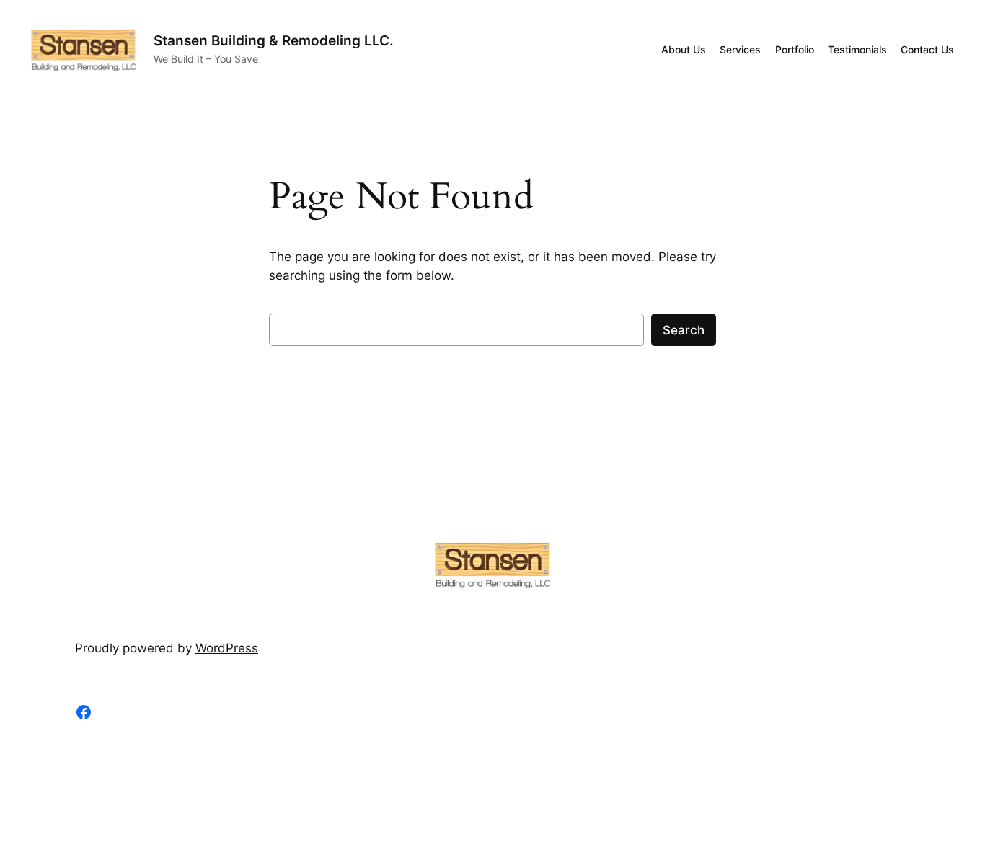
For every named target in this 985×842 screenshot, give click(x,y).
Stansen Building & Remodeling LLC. (274, 40)
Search (683, 330)
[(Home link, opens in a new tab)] (83, 50)
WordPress (226, 648)
